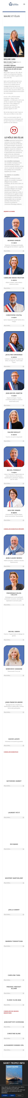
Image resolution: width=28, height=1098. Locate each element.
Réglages (20, 1095)
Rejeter (12, 1095)
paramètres (4, 1092)
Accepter (5, 1095)
